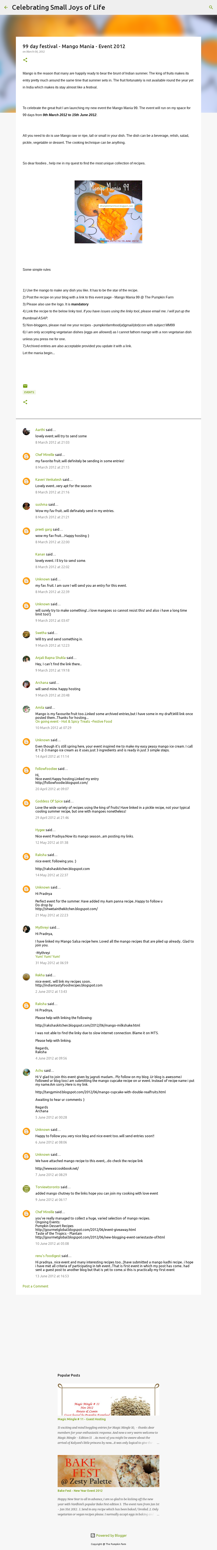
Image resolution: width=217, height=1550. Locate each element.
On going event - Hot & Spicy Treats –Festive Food (73, 721)
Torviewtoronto (47, 1187)
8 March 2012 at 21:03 (52, 442)
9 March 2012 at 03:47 (52, 620)
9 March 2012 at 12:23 (52, 645)
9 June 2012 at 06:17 (51, 1200)
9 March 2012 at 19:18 (52, 670)
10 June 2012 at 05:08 (52, 1243)
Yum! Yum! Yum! (47, 956)
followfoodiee (46, 769)
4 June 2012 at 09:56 (51, 1058)
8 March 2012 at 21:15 (52, 467)
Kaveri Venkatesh (48, 479)
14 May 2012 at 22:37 (51, 875)
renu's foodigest (48, 1256)
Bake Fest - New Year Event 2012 (80, 1490)
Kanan (40, 554)
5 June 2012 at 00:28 (51, 1117)
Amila (39, 707)
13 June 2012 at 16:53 (52, 1276)
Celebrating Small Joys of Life (58, 7)
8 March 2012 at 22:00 (52, 542)
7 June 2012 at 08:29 (51, 1175)
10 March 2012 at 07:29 (53, 728)
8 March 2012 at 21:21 (52, 517)
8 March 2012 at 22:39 (52, 592)
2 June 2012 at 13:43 (51, 991)
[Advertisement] (108, 1330)
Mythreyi (42, 927)
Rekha (40, 975)
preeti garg (43, 529)
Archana (41, 682)
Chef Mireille (44, 455)
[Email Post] (25, 387)
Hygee (40, 830)
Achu (39, 1070)
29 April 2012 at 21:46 (52, 818)
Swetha (41, 633)
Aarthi (40, 430)
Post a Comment (35, 1286)
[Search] (111, 7)
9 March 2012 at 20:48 (52, 695)
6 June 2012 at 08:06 (51, 1142)
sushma (41, 504)
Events (29, 392)
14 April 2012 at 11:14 (52, 756)
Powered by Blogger (111, 1535)
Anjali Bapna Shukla (50, 658)
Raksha (41, 855)
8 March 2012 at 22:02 (52, 567)
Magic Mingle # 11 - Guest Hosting (82, 1419)
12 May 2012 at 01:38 (51, 842)
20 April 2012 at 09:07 (52, 789)
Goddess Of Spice (49, 801)
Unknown (42, 579)
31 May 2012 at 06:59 (51, 963)
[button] (25, 60)
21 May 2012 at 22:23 (51, 915)
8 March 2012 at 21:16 (52, 492)
